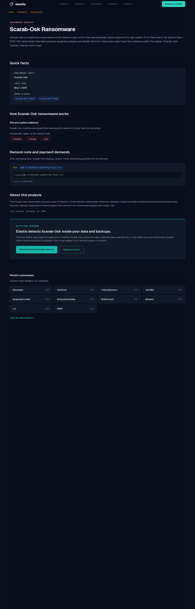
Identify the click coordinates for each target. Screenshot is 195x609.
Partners (128, 4)
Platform (64, 4)
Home (11, 12)
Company (112, 4)
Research (22, 12)
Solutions (79, 4)
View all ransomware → (22, 318)
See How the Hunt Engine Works (37, 249)
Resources (96, 4)
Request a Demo (173, 4)
